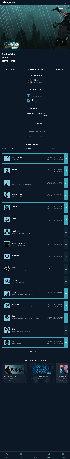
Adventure (39, 123)
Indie (37, 126)
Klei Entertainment (41, 131)
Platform (38, 121)
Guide (63, 457)
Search (49, 457)
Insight (7, 457)
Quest (21, 457)
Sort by (5, 148)
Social (35, 457)
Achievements (35, 70)
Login (65, 3)
